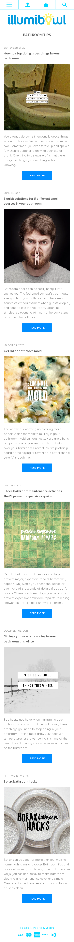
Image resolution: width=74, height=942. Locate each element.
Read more (37, 175)
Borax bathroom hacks (20, 781)
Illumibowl (25, 927)
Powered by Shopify (43, 927)
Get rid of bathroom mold (23, 351)
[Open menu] (9, 4)
